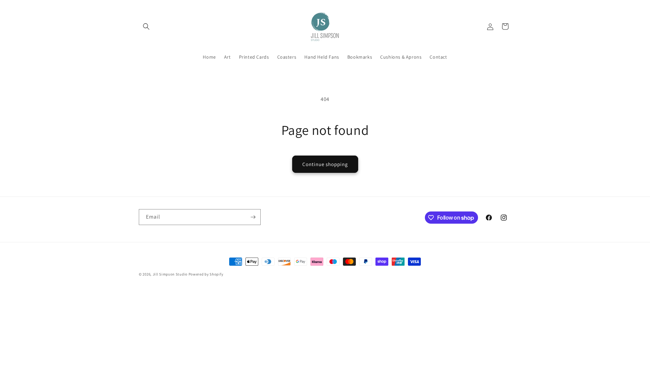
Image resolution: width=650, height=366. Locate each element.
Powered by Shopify (206, 274)
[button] (146, 26)
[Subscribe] (252, 217)
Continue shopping (325, 164)
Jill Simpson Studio (170, 274)
